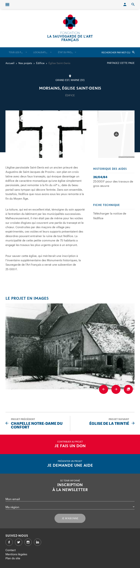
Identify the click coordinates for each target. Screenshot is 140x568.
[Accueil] (70, 28)
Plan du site (12, 558)
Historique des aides (110, 169)
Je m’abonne (70, 518)
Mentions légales (16, 554)
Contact (10, 550)
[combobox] (17, 52)
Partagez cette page (121, 62)
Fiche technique (106, 205)
